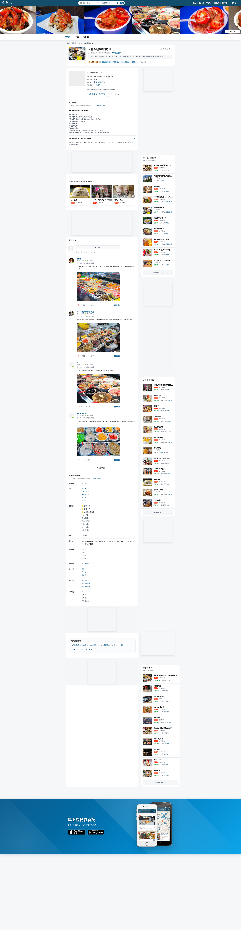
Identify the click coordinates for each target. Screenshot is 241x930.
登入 (194, 3)
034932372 (97, 85)
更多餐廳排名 (157, 272)
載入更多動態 (101, 468)
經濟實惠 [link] (84, 572)
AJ (78, 363)
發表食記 (201, 3)
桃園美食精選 (94, 62)
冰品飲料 (80, 43)
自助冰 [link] (84, 488)
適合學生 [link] (84, 580)
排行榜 (234, 3)
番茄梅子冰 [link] (85, 494)
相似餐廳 (86, 37)
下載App (209, 3)
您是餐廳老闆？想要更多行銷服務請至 (101, 89)
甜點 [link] (126, 62)
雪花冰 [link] (84, 497)
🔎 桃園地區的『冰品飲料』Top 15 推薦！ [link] (84, 645)
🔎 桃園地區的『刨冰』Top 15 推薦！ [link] (83, 649)
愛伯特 (79, 259)
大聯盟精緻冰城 (98, 49)
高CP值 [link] (84, 575)
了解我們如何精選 (116, 53)
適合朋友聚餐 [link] (86, 583)
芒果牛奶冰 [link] (85, 491)
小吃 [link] (167, 452)
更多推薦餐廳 (157, 512)
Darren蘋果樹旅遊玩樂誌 (85, 312)
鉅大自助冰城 (100, 82)
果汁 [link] (83, 500)
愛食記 (68, 43)
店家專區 (224, 3)
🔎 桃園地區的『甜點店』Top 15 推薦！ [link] (113, 645)
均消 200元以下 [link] (86, 563)
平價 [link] (83, 569)
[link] (165, 170)
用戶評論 (73, 240)
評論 (77, 37)
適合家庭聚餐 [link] (86, 586)
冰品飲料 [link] (117, 62)
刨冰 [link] (134, 62)
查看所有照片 (234, 31)
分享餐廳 (116, 94)
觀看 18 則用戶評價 (98, 94)
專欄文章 (216, 3)
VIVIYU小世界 (82, 413)
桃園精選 (74, 43)
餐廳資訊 (68, 37)
